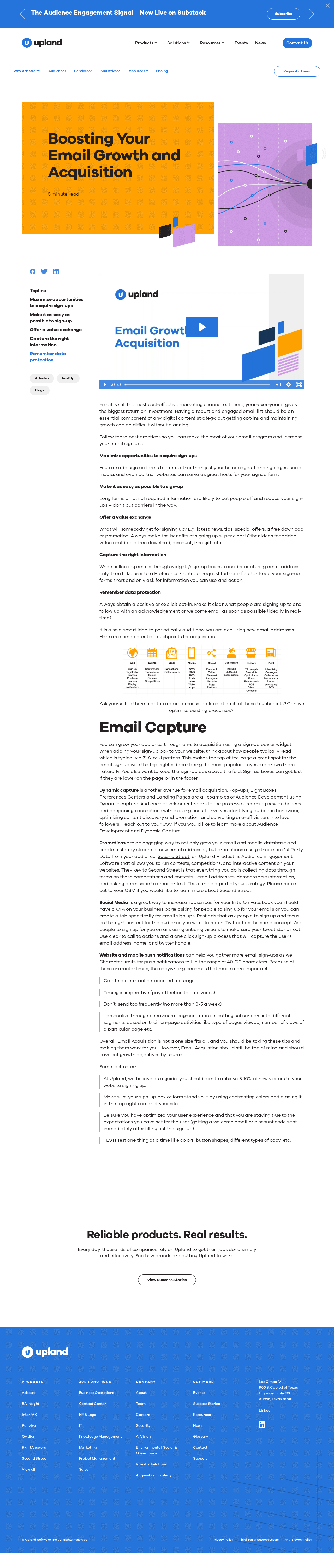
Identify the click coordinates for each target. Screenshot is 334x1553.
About (141, 1392)
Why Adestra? (26, 71)
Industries (108, 71)
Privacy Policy (223, 1540)
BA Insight (30, 1403)
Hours (223, 18)
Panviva (29, 1425)
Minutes (242, 18)
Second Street (34, 1458)
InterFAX (29, 1414)
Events (199, 1392)
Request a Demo (297, 71)
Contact (200, 1447)
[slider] (197, 384)
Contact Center (92, 1403)
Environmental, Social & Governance (156, 1450)
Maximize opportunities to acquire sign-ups (56, 302)
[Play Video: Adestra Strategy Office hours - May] (202, 327)
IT (80, 1425)
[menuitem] (148, 43)
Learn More (282, 13)
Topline (38, 290)
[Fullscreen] (299, 384)
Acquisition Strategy (153, 1475)
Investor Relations (151, 1464)
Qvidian (28, 1436)
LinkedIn (266, 1410)
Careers (143, 1414)
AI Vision (143, 1436)
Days (203, 18)
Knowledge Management (100, 1436)
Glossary (200, 1436)
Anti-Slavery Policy (298, 1540)
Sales (83, 1469)
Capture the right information (49, 341)
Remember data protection (48, 357)
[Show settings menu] (288, 384)
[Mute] (278, 384)
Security (143, 1425)
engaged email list (243, 411)
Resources (137, 71)
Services (81, 71)
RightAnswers (34, 1447)
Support (200, 1458)
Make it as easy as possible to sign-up (51, 317)
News (197, 1425)
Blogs (39, 390)
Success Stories (206, 1403)
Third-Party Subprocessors (259, 1540)
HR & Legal (88, 1414)
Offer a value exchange (55, 330)
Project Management (97, 1458)
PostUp (68, 378)
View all (28, 1469)
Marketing (88, 1447)
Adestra (42, 378)
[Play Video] (104, 384)
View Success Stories (167, 1280)
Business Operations (96, 1392)
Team (141, 1403)
